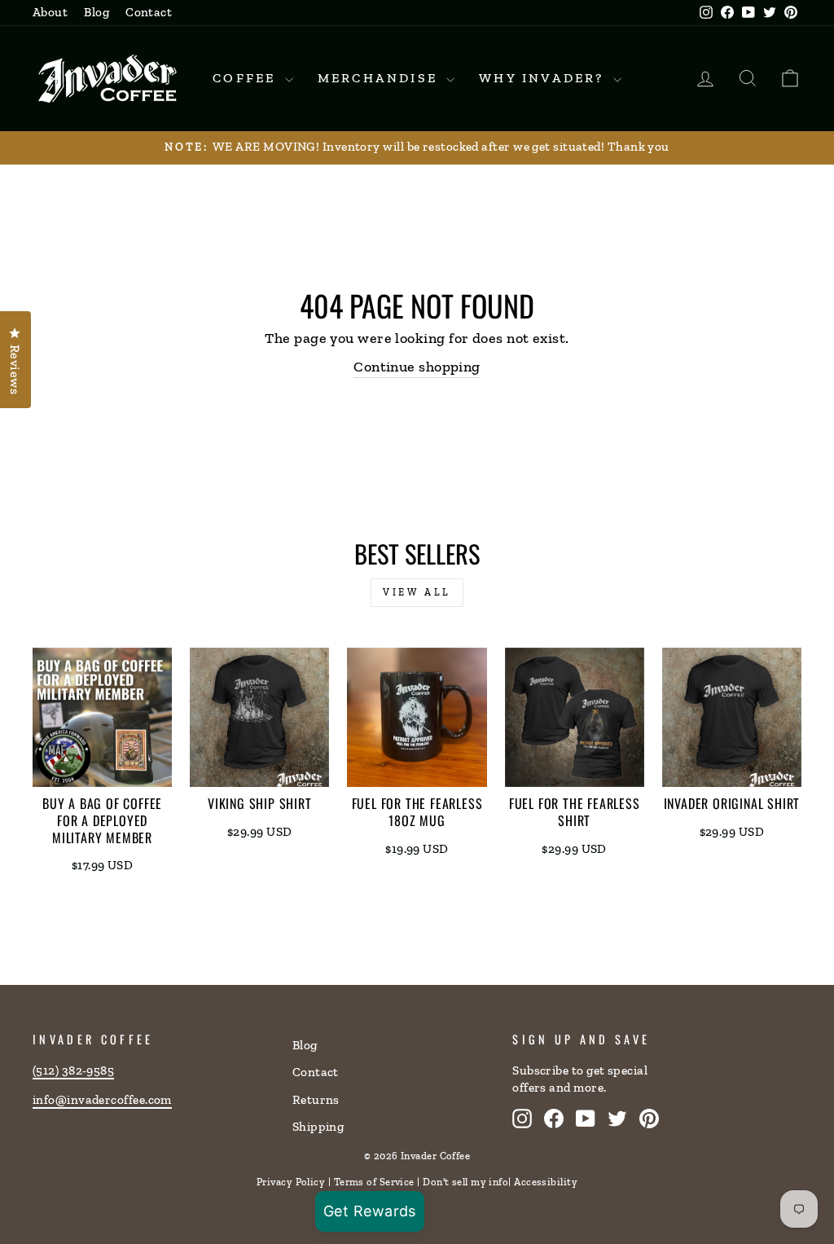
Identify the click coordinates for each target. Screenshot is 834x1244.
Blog (96, 12)
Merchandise (380, 78)
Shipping (318, 1126)
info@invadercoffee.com (102, 1099)
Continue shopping (417, 367)
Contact (148, 12)
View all (417, 592)
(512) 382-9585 (73, 1070)
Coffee (246, 78)
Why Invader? (544, 78)
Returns (316, 1099)
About (50, 12)
